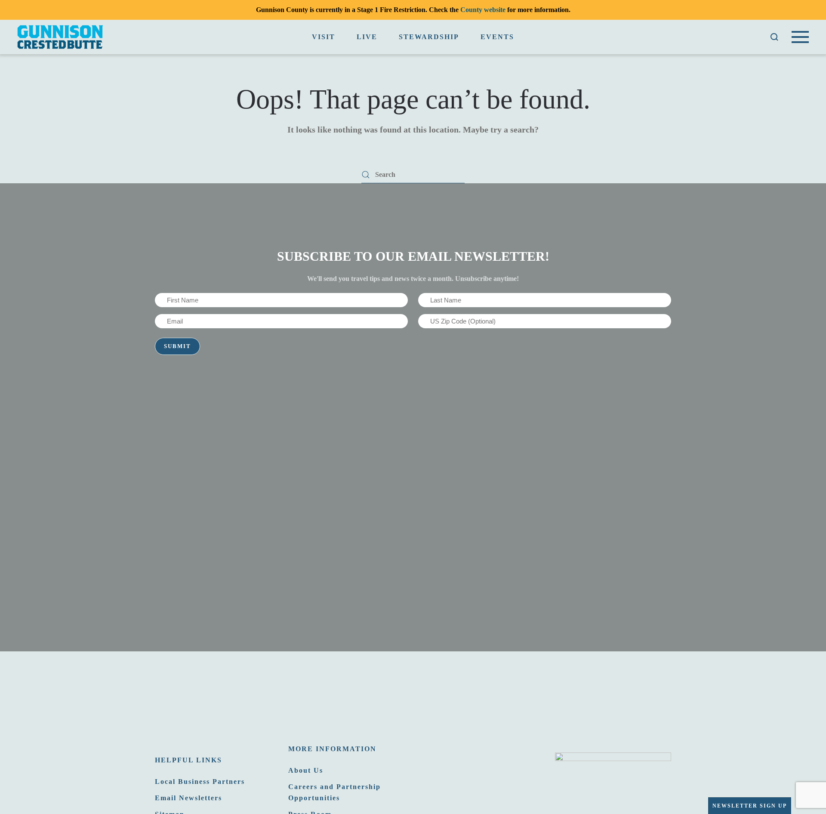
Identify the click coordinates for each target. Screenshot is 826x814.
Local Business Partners (200, 781)
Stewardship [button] (429, 36)
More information (332, 748)
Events (497, 36)
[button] (774, 37)
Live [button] (367, 36)
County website (482, 9)
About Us (305, 770)
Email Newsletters (188, 798)
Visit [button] (323, 36)
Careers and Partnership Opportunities (334, 792)
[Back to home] (60, 37)
